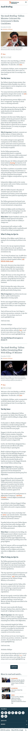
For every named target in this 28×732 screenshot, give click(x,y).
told (25, 94)
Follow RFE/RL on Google (17, 730)
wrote (4, 515)
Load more (14, 667)
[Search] (26, 730)
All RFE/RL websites (5, 730)
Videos (12, 695)
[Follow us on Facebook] (19, 712)
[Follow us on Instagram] (9, 712)
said (13, 576)
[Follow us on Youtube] (2, 712)
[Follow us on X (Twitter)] (16, 712)
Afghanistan (14, 678)
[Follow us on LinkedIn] (23, 712)
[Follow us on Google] (12, 712)
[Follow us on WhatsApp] (2, 716)
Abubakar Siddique (7, 29)
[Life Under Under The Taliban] (6, 689)
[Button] (3, 54)
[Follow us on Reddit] (5, 712)
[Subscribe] (5, 716)
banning (12, 163)
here (20, 64)
